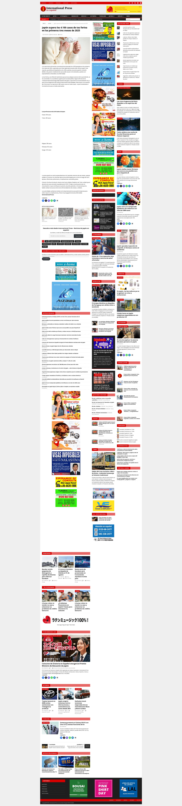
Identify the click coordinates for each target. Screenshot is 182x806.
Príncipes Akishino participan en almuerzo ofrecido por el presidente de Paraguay (106, 330)
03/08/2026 (78, 710)
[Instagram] (132, 3)
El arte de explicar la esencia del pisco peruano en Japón (127, 341)
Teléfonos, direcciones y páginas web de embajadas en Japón (127, 453)
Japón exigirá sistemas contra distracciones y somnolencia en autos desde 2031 (64, 705)
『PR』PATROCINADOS (48, 587)
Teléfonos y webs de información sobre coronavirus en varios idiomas (127, 449)
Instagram (118, 800)
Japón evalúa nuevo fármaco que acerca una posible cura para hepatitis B (61, 327)
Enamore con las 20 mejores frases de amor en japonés (131, 382)
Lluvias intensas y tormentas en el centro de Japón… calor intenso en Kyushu (62, 368)
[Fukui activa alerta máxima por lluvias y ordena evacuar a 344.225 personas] (96, 207)
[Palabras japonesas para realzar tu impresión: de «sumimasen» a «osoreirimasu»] (120, 368)
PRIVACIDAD (58, 3)
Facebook (111, 800)
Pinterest (132, 800)
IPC (50, 580)
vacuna (45, 246)
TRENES (95, 449)
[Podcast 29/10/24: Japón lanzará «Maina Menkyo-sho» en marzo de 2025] (95, 423)
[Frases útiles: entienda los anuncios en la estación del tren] (120, 390)
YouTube (138, 800)
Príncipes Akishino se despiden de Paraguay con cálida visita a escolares (103, 305)
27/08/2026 (45, 580)
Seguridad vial (66, 712)
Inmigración (74, 16)
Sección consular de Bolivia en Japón (127, 442)
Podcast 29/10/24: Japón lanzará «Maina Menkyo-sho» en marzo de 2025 (107, 423)
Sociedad (60, 713)
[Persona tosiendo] (66, 63)
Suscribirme (46, 258)
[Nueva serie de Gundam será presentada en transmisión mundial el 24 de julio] (82, 562)
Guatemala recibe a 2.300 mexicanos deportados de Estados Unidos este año (105, 274)
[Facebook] (129, 3)
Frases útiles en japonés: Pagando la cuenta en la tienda (132, 418)
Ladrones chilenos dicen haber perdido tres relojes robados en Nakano (60, 353)
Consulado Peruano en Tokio (126, 437)
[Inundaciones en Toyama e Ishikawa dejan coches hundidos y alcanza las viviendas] (96, 213)
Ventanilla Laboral (123, 468)
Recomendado (72, 668)
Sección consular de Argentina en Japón (128, 440)
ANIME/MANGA (47, 553)
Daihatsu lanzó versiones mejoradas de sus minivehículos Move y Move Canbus (82, 705)
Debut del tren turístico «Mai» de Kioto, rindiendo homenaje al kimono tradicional (103, 473)
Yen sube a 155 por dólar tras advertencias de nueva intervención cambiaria (65, 771)
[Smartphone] (50, 728)
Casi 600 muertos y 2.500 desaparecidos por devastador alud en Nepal (60, 349)
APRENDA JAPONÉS (122, 362)
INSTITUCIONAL (74, 3)
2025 (47, 241)
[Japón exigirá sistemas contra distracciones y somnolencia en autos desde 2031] (66, 694)
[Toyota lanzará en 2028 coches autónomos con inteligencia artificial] (49, 694)
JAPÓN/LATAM (96, 281)
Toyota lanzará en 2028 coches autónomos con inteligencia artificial (48, 705)
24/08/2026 (62, 710)
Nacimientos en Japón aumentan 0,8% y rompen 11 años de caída (59, 360)
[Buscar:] (133, 19)
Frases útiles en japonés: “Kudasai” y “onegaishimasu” (131, 410)
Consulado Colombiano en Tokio (126, 429)
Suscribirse (78, 236)
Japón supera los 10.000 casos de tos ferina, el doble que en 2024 (49, 218)
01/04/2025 (46, 34)
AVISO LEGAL (65, 3)
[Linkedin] (135, 3)
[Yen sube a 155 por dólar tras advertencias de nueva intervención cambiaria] (66, 762)
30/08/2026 (45, 318)
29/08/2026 (45, 340)
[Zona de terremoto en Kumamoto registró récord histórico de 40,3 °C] (49, 762)
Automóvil (93, 16)
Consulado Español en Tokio (125, 433)
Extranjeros (63, 16)
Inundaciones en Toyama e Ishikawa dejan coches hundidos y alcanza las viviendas (106, 214)
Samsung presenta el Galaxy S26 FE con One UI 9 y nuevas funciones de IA (61, 316)
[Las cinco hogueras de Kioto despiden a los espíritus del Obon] (128, 93)
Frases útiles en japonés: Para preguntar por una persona (131, 375)
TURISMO (120, 84)
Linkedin (125, 800)
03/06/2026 (120, 343)
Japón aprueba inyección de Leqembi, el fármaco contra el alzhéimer (128, 248)
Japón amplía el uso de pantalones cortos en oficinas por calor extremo (60, 320)
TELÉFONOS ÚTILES (123, 445)
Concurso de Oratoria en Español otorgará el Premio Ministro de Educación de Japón (63, 342)
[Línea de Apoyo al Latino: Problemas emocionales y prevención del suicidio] (95, 519)
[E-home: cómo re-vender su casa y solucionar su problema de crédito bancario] (49, 596)
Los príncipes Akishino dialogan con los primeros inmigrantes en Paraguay (107, 323)
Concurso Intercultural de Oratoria (61, 668)
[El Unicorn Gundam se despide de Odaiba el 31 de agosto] (66, 562)
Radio (128, 16)
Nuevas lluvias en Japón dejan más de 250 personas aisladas (57, 346)
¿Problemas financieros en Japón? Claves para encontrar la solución (65, 607)
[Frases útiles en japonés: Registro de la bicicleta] (120, 404)
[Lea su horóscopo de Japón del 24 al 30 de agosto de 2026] (103, 343)
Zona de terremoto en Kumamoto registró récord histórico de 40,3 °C (49, 770)
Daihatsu (81, 712)
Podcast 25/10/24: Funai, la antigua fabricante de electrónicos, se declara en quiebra (106, 432)
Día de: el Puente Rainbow (98, 408)
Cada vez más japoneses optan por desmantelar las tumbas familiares (60, 338)
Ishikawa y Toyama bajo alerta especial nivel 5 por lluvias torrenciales (106, 227)
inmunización (46, 244)
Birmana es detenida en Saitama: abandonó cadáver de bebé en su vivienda (61, 324)
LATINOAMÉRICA (97, 234)
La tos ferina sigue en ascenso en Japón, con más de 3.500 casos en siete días (65, 218)
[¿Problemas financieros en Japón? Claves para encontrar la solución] (66, 596)
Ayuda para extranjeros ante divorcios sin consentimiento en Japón (127, 475)
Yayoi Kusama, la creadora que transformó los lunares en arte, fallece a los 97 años (130, 67)
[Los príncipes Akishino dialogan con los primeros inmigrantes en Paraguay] (95, 323)
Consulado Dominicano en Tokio (126, 431)
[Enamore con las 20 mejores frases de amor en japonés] (120, 383)
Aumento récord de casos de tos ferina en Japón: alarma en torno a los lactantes (82, 218)
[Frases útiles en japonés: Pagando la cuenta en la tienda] (120, 419)
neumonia (67, 244)
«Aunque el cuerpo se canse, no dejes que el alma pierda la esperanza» (103, 387)
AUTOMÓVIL (46, 685)
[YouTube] (140, 3)
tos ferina (84, 244)
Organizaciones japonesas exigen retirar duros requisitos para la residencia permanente (65, 372)
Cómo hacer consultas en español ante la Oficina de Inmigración (127, 463)
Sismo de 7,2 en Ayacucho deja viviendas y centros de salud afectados (103, 258)
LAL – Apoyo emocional (99, 514)
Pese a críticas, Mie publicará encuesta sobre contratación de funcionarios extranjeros (82, 771)
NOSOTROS (44, 3)
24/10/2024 (102, 444)
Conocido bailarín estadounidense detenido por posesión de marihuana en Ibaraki (63, 379)
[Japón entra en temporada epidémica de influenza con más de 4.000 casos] (128, 198)
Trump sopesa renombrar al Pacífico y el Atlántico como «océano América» (61, 375)
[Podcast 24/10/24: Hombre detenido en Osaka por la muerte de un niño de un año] (95, 441)
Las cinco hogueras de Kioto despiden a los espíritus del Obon (127, 103)
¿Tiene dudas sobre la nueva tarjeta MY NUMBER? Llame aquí (127, 456)
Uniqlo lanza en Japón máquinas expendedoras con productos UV (127, 315)
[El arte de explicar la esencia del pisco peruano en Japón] (128, 331)
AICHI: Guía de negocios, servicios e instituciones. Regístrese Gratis (126, 460)
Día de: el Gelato (96, 406)
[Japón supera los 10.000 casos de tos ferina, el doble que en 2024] (49, 212)
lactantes (60, 244)
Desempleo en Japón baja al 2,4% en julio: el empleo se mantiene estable (60, 386)
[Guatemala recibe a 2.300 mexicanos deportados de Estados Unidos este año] (95, 275)
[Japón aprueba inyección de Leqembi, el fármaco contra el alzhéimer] (128, 237)
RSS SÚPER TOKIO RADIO (100, 395)
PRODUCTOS (121, 273)
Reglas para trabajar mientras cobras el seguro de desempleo (127, 472)
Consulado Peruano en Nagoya (126, 435)
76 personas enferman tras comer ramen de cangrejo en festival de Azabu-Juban (63, 357)
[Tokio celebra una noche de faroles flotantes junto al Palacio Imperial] (128, 124)
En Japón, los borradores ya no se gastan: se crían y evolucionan (128, 293)
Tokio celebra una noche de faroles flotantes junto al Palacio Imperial (127, 134)
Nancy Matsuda (54, 34)
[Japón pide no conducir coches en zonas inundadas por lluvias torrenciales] (96, 220)
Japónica (111, 16)
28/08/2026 (45, 362)
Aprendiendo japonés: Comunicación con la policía (131, 396)
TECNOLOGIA (46, 719)
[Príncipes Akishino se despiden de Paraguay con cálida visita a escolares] (103, 293)
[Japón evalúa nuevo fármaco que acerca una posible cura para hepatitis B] (128, 161)
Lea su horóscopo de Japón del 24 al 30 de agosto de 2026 (103, 352)
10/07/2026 (78, 580)
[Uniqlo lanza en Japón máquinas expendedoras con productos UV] (128, 305)
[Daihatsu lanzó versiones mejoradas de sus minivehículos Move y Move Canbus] (82, 694)
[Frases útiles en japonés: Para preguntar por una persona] (120, 376)
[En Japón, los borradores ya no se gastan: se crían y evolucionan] (128, 283)
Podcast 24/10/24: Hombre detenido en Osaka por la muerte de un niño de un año (106, 441)
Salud (61, 34)
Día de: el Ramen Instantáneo (99, 412)
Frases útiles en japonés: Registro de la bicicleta (130, 403)
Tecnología (102, 16)
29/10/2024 (102, 426)
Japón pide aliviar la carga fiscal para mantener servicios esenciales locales (61, 335)
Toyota (48, 712)
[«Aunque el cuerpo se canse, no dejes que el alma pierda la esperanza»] (103, 378)
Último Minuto (46, 16)
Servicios (83, 16)
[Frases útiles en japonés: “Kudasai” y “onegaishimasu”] (120, 411)
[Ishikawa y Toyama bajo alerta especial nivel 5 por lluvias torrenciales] (96, 227)
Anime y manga (68, 578)
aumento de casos (54, 241)
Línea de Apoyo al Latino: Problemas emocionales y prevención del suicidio (105, 519)
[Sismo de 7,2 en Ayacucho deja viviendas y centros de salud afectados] (103, 246)
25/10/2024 (102, 435)
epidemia (78, 241)
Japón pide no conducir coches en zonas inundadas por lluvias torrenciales (106, 221)
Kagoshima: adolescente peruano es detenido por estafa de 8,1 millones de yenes (131, 77)
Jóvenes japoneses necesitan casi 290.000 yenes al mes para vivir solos (60, 364)
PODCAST (95, 418)
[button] (66, 50)
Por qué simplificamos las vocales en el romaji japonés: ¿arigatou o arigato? (127, 479)
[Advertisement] (66, 98)
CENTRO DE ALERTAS (98, 200)
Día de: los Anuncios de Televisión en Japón (103, 402)
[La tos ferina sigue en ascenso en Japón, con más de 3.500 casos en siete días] (65, 212)
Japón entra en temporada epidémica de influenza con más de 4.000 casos (61, 383)
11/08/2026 (62, 576)
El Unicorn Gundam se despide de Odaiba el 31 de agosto (65, 572)
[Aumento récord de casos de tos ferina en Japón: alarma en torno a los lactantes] (82, 212)
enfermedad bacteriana (67, 241)
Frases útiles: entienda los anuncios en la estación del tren (131, 390)
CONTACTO (51, 3)
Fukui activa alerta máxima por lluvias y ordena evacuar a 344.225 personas (61, 331)
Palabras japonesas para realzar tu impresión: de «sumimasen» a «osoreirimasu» (130, 368)
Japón (54, 16)
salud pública (76, 244)
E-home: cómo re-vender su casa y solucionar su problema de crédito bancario (49, 607)
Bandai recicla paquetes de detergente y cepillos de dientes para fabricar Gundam (49, 573)
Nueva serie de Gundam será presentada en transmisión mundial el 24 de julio (81, 573)
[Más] (68, 673)
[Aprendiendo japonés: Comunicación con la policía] (120, 397)
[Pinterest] (138, 3)
